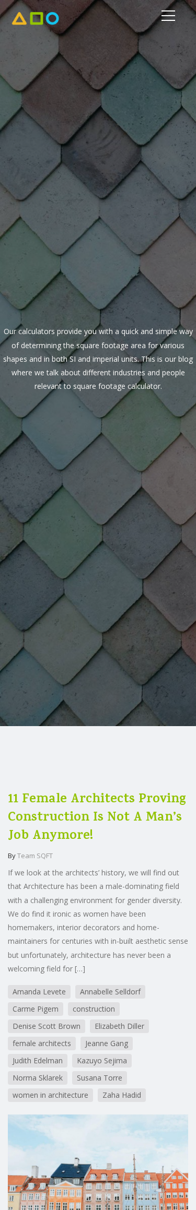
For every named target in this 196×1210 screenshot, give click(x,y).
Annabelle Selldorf (110, 992)
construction (94, 1009)
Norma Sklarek (38, 1078)
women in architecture (50, 1095)
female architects (42, 1043)
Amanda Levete (39, 992)
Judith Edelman (38, 1060)
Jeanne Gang (106, 1043)
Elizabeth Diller (119, 1026)
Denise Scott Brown (46, 1026)
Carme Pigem (36, 1009)
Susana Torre (99, 1078)
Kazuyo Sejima (102, 1060)
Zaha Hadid (121, 1095)
